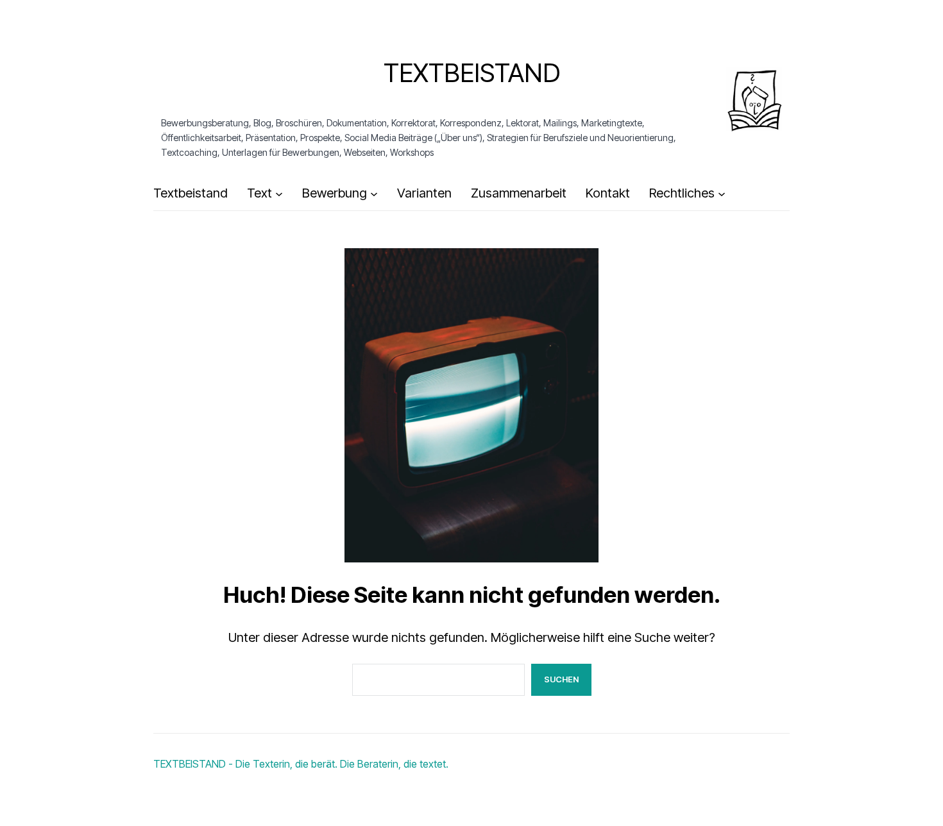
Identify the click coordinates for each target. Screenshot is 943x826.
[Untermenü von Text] (279, 194)
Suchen (561, 679)
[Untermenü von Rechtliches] (722, 194)
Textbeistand (472, 72)
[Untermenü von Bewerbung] (374, 194)
